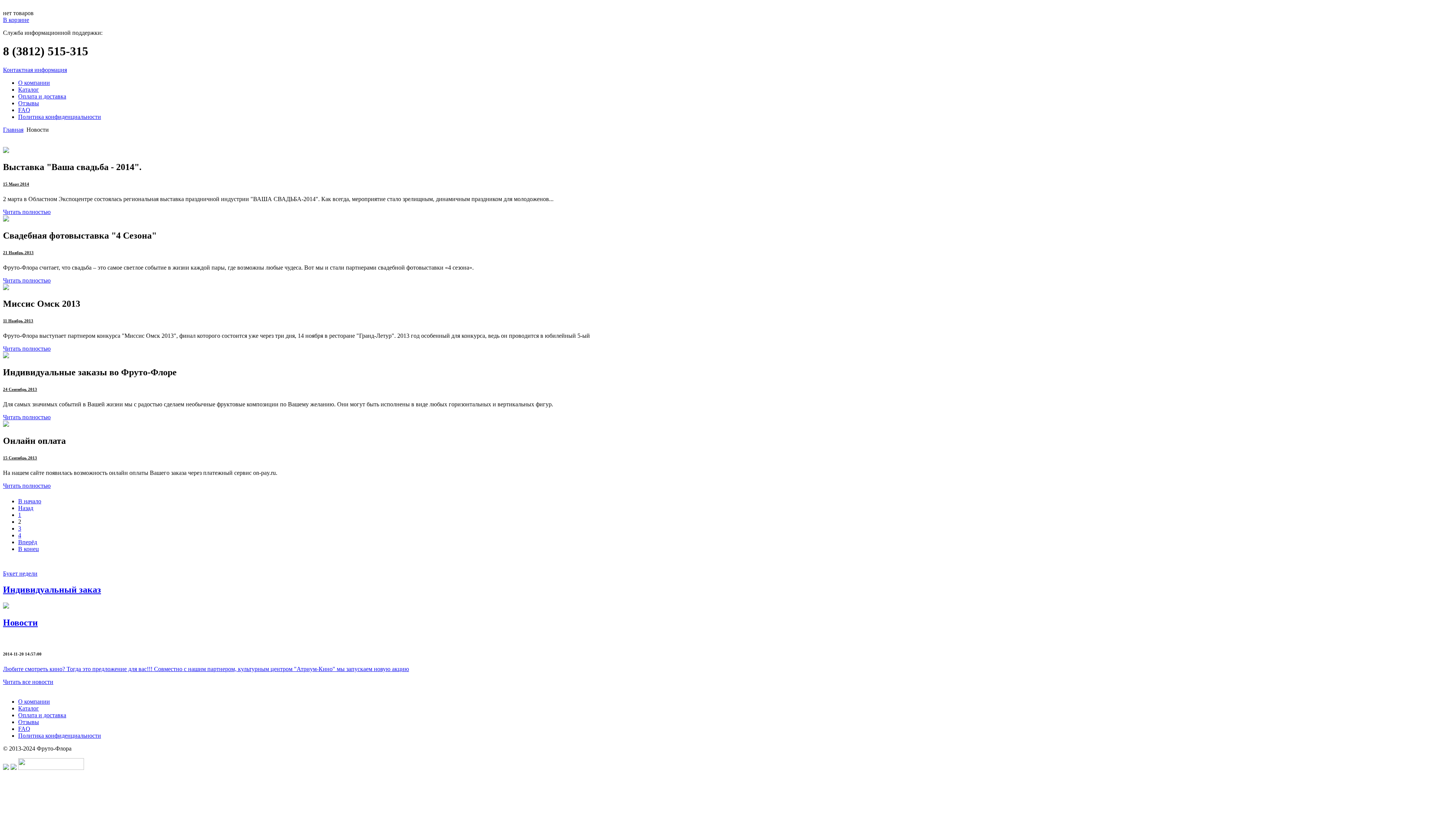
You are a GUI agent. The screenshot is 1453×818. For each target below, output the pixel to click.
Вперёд (27, 542)
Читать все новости (28, 682)
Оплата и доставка (42, 96)
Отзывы (28, 103)
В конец (28, 549)
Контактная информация (35, 70)
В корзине (16, 20)
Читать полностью (27, 212)
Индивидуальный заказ (52, 590)
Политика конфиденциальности (59, 117)
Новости (20, 623)
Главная (13, 129)
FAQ (24, 110)
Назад (25, 508)
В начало (29, 501)
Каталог (28, 89)
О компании (34, 83)
